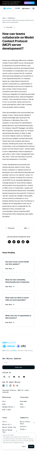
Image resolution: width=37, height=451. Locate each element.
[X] (9, 377)
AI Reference (11, 18)
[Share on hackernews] (27, 242)
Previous (11, 228)
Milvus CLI (6, 424)
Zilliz (30, 350)
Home (4, 18)
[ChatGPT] (3, 385)
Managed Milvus (7, 407)
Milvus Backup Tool (7, 431)
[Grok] (10, 385)
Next (25, 228)
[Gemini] (17, 385)
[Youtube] (24, 377)
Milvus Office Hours (25, 423)
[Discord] (14, 377)
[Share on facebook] (18, 242)
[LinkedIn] (19, 377)
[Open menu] (33, 8)
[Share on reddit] (23, 242)
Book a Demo (6, 410)
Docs (3, 401)
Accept (31, 446)
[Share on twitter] (13, 242)
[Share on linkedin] (9, 242)
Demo (21, 404)
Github (22, 429)
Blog (3, 404)
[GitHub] (4, 377)
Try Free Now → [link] (29, 3)
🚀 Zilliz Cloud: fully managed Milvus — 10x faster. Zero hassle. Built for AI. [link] (12, 2)
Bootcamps (23, 401)
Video (22, 407)
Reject (24, 446)
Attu (3, 422)
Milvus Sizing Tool (9, 427)
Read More (8, 268)
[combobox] (26, 8)
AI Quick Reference (9, 412)
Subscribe (18, 367)
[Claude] (14, 385)
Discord (22, 426)
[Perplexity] (7, 385)
